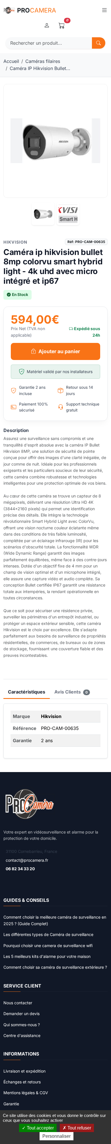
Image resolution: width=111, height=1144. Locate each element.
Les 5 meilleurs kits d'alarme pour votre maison (47, 956)
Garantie (11, 1103)
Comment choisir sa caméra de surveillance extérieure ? (55, 967)
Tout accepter (40, 1128)
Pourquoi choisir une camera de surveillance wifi (47, 945)
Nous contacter (17, 1002)
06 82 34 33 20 (20, 868)
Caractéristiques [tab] (26, 692)
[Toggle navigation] (104, 10)
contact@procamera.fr (27, 860)
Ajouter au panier (59, 351)
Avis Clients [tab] (71, 692)
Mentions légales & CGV (25, 1092)
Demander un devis (21, 1013)
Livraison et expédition (24, 1071)
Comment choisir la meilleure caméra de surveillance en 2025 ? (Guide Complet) (54, 920)
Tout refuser (78, 1128)
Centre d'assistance (21, 1035)
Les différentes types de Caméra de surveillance (48, 934)
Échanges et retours (22, 1081)
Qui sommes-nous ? (21, 1024)
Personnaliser (56, 1136)
